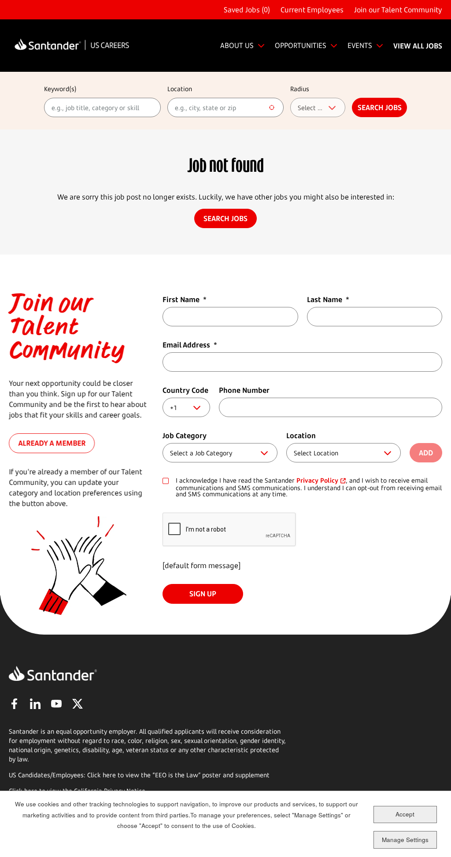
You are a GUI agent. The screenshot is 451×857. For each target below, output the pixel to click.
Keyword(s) (60, 89)
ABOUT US (237, 45)
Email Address (190, 345)
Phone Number (244, 390)
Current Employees (312, 10)
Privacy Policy (317, 480)
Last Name (328, 299)
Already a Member (51, 443)
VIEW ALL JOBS (417, 46)
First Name (185, 299)
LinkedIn (35, 703)
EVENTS (359, 45)
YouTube (56, 703)
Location (179, 89)
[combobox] (225, 107)
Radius (299, 89)
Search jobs (380, 107)
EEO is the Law (176, 775)
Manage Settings (405, 839)
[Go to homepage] (72, 45)
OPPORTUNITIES (300, 45)
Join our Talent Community (398, 10)
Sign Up (202, 593)
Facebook (14, 703)
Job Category (185, 435)
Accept (405, 814)
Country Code (185, 390)
